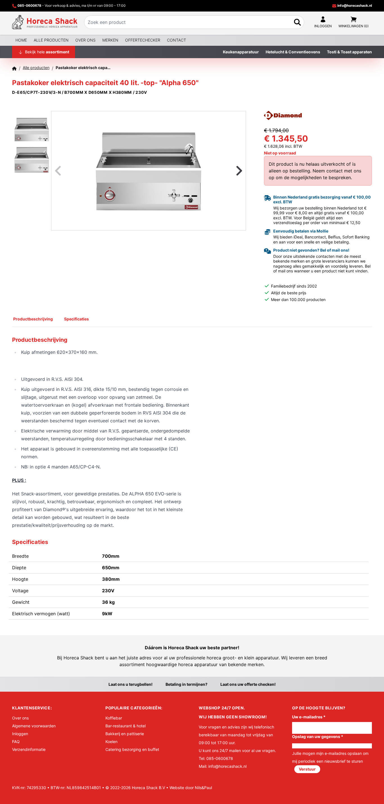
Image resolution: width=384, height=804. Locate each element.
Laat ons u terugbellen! (131, 684)
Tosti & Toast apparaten (349, 51)
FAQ (16, 741)
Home (21, 40)
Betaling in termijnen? (186, 684)
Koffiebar (113, 718)
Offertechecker (142, 40)
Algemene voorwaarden (34, 725)
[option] (148, 170)
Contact (176, 40)
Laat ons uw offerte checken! (248, 684)
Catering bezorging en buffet (132, 749)
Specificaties (76, 318)
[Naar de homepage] (44, 22)
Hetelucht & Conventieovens (293, 51)
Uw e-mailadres (309, 716)
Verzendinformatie (29, 749)
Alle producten (51, 40)
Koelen (111, 741)
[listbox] (148, 170)
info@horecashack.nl (354, 5)
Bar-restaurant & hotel (125, 725)
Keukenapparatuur (241, 51)
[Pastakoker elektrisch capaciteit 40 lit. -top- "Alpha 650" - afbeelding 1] (148, 171)
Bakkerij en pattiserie (124, 733)
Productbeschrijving (33, 318)
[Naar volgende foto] (232, 170)
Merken (110, 40)
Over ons (85, 40)
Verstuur (307, 769)
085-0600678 (29, 5)
